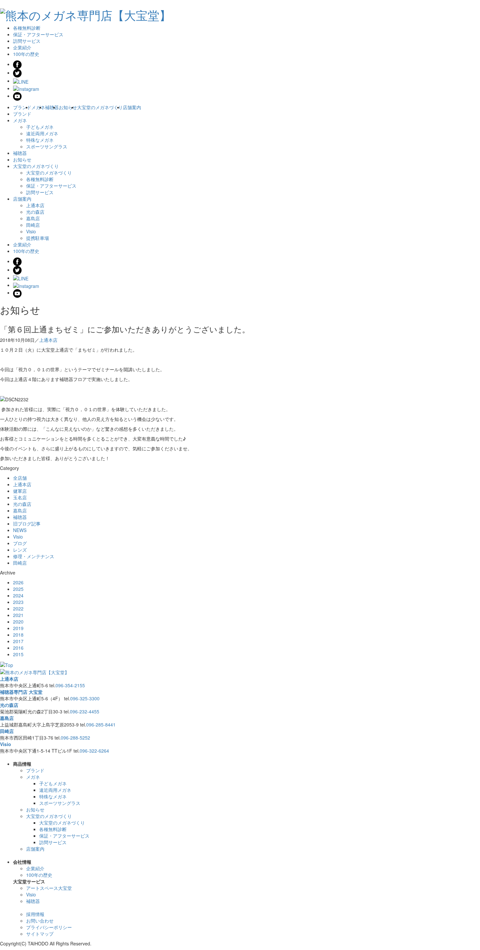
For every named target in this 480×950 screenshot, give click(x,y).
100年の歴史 (26, 54)
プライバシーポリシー (49, 927)
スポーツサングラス (46, 146)
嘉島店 (33, 218)
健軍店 (20, 491)
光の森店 (35, 211)
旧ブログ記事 (26, 523)
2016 (18, 647)
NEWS (19, 530)
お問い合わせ (40, 920)
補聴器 (52, 107)
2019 (18, 628)
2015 (18, 654)
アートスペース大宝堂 (49, 888)
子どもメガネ (40, 127)
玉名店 (20, 497)
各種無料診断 (26, 28)
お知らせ (68, 107)
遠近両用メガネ (42, 133)
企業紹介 (22, 47)
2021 (18, 615)
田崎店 (33, 225)
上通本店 (35, 205)
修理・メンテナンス (33, 556)
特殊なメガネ (40, 140)
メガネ (38, 107)
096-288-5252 (75, 737)
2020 (18, 621)
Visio (31, 231)
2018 (18, 634)
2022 (18, 608)
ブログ (20, 543)
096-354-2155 (70, 685)
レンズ (20, 549)
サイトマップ (40, 933)
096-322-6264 (94, 750)
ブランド (22, 107)
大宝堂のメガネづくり (100, 107)
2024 (18, 595)
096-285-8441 (101, 724)
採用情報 (35, 914)
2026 (18, 582)
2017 (18, 641)
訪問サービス (26, 41)
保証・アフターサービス (38, 34)
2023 (18, 602)
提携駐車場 (37, 238)
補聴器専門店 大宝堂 (21, 692)
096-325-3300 (85, 698)
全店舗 (20, 478)
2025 (18, 589)
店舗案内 (132, 107)
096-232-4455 (84, 711)
